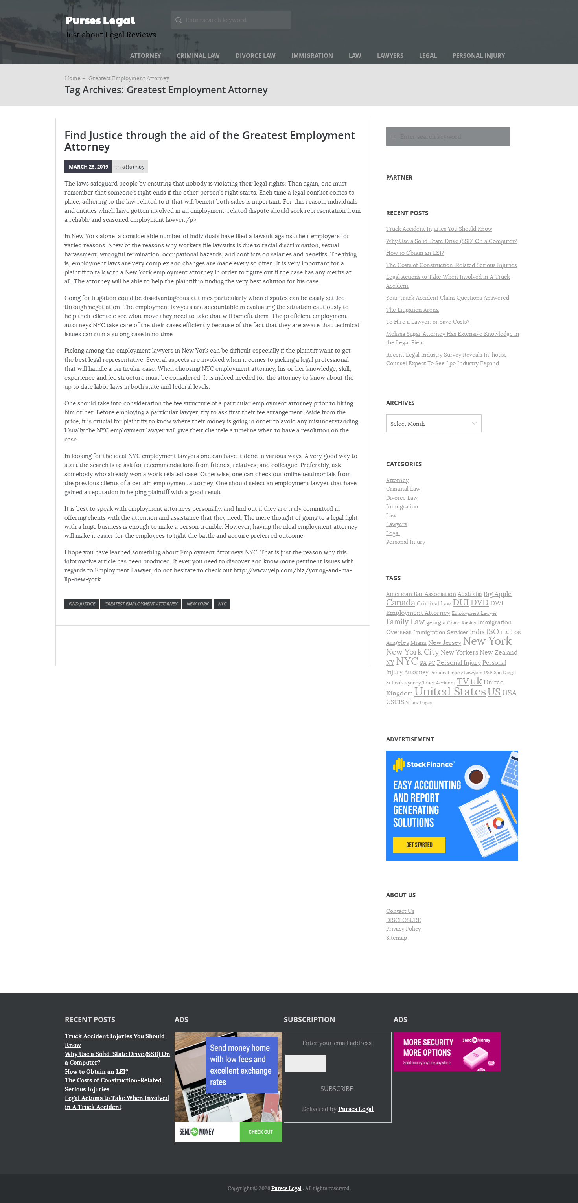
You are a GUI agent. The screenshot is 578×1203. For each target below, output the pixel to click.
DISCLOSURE (403, 919)
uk (476, 681)
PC (431, 663)
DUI (461, 602)
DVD (480, 603)
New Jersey (444, 643)
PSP (488, 673)
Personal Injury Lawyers (456, 673)
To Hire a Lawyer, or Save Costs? (427, 321)
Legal (428, 56)
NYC (222, 604)
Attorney (145, 56)
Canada (400, 602)
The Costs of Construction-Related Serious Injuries (451, 265)
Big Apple (498, 594)
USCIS (395, 702)
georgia (435, 622)
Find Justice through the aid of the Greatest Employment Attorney (209, 141)
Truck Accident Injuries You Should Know (439, 228)
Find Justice (81, 604)
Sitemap (396, 937)
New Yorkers (459, 653)
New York (197, 604)
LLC (505, 632)
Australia (470, 594)
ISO (492, 631)
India (477, 632)
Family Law (405, 621)
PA (423, 663)
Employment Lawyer (474, 613)
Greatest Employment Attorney (140, 604)
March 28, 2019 (88, 166)
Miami (418, 643)
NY (390, 662)
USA (509, 692)
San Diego (505, 673)
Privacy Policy (403, 928)
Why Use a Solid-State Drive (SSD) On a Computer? (451, 241)
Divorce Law (256, 56)
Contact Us (400, 910)
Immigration (312, 56)
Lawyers (390, 56)
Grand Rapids (461, 623)
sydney (413, 683)
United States (450, 691)
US (494, 692)
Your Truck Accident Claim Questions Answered (447, 297)
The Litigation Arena (412, 309)
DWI (496, 603)
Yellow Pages (419, 702)
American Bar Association (421, 594)
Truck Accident (438, 683)
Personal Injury (479, 56)
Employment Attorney (418, 613)
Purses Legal (100, 19)
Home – (76, 78)
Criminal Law (198, 56)
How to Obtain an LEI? (415, 252)
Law (355, 56)
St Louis (395, 683)
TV (463, 681)
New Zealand (499, 653)
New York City (412, 652)
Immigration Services (440, 632)
